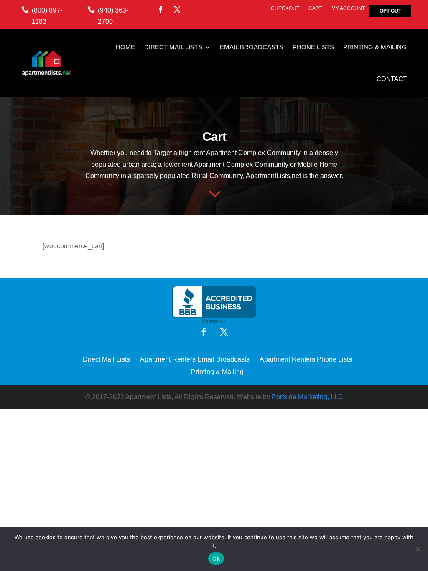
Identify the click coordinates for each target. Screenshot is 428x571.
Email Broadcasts (251, 47)
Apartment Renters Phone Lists (306, 359)
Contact (392, 78)
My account (348, 8)
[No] (417, 549)
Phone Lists (313, 47)
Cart (315, 8)
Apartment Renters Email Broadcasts (195, 359)
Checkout (285, 8)
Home (125, 47)
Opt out (390, 11)
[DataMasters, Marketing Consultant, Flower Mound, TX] (214, 305)
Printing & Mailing (375, 47)
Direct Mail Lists (173, 47)
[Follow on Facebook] (160, 9)
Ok (216, 558)
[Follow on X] (177, 9)
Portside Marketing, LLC (307, 396)
